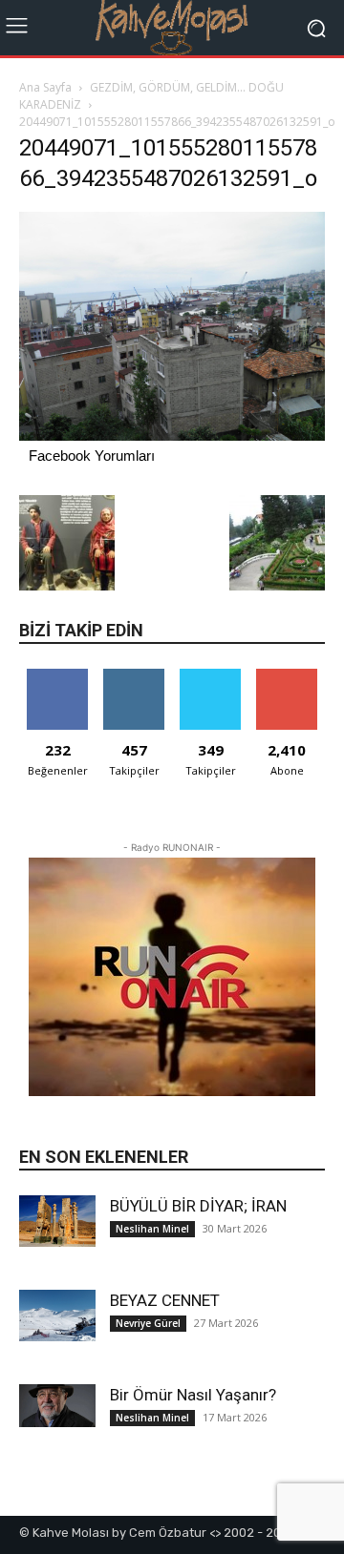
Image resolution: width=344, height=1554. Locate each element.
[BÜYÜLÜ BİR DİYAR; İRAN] (57, 1220)
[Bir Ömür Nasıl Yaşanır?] (57, 1405)
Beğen (57, 676)
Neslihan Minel (152, 1228)
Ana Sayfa (45, 87)
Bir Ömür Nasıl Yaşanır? (193, 1394)
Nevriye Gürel (148, 1323)
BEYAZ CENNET (165, 1300)
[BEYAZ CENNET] (57, 1315)
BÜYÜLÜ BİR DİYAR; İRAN (198, 1205)
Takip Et (134, 676)
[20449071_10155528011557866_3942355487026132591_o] (172, 435)
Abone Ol (287, 676)
